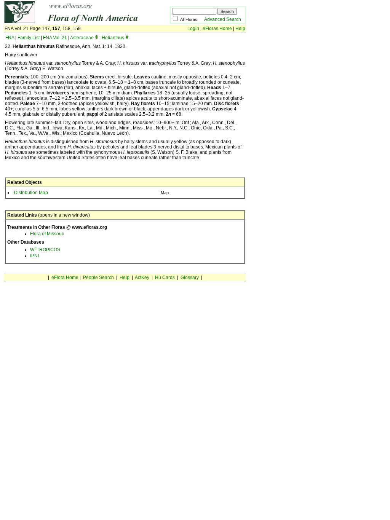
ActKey (142, 277)
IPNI (34, 255)
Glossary (190, 277)
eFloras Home (217, 28)
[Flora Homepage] (75, 22)
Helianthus (113, 37)
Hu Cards (165, 277)
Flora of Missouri (47, 233)
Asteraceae (82, 37)
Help (240, 28)
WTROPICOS (45, 249)
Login (193, 28)
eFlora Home (64, 277)
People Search (98, 277)
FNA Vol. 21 (55, 37)
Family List (29, 37)
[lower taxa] (96, 37)
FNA (9, 37)
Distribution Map (31, 192)
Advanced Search (222, 19)
